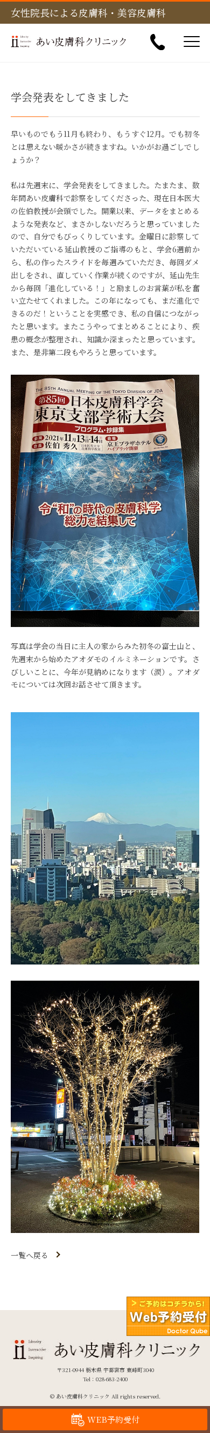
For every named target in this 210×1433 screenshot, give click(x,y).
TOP (183, 1393)
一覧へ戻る (29, 1255)
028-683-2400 (112, 1379)
